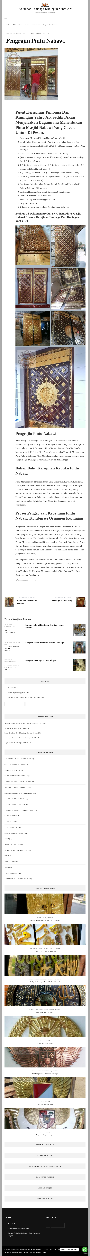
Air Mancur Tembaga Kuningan (17, 759)
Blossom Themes (22, 1252)
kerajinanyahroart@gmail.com (18, 692)
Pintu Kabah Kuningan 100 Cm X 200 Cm (45, 920)
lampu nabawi (9, 632)
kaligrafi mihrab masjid (11, 647)
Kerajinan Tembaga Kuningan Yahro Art (45, 9)
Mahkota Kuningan (12, 844)
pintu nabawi (36, 33)
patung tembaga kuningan (15, 850)
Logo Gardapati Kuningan (13, 743)
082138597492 (13, 688)
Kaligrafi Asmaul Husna (15, 799)
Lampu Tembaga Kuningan (15, 833)
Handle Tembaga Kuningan (16, 776)
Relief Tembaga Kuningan (17, 879)
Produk (46, 33)
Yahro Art (34, 203)
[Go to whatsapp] (84, 1249)
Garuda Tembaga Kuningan (16, 764)
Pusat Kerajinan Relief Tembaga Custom (18, 733)
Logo (6, 839)
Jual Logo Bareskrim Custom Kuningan (18, 738)
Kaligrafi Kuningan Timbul (45, 1012)
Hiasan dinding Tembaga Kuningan (19, 781)
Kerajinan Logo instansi (45, 1043)
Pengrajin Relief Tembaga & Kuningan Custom (20, 723)
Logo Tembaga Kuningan (45, 1135)
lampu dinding (10, 816)
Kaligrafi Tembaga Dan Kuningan (41, 660)
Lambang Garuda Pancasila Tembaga (45, 1074)
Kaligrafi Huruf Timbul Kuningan (45, 951)
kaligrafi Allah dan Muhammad (18, 793)
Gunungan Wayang (12, 770)
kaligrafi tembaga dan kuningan (12, 667)
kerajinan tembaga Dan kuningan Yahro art (50, 207)
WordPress (42, 1252)
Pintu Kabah (9, 861)
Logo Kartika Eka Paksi (45, 1104)
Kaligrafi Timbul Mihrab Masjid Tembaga (44, 643)
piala (6, 856)
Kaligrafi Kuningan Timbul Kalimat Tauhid (45, 982)
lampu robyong (11, 827)
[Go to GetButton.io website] (84, 1253)
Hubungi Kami (34, 192)
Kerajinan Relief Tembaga (13, 728)
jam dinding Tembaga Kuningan (18, 787)
